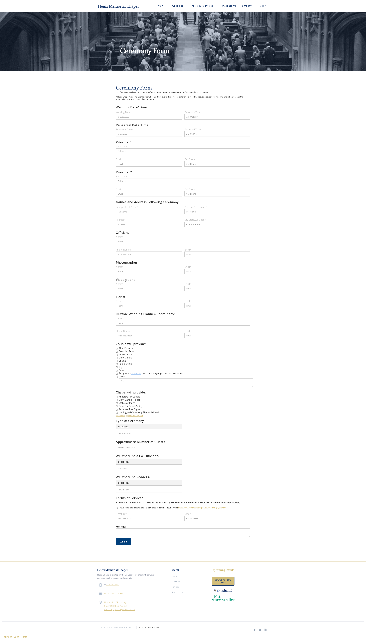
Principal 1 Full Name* (127, 207)
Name (119, 318)
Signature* (121, 514)
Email (187, 331)
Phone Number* (124, 250)
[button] (162, 5)
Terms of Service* (129, 498)
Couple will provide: (131, 344)
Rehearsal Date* (124, 129)
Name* (119, 237)
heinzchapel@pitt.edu (114, 593)
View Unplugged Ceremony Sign (129, 415)
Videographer (126, 279)
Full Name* (121, 146)
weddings (177, 6)
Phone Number (124, 331)
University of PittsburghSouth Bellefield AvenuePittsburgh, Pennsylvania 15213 (119, 606)
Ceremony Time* (193, 112)
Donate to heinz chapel (223, 581)
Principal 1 (124, 142)
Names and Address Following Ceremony (147, 202)
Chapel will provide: (131, 392)
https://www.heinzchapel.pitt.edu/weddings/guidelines (202, 507)
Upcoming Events (223, 570)
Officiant (122, 232)
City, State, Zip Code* (195, 220)
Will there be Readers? (133, 477)
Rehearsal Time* (192, 129)
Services (175, 587)
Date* (187, 514)
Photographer (126, 262)
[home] (118, 5)
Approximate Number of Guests (140, 442)
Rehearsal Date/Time (132, 125)
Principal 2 (124, 172)
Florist (121, 297)
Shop (263, 6)
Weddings (176, 581)
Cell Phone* (190, 159)
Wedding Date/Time (131, 107)
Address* (121, 220)
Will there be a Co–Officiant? (137, 456)
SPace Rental (229, 6)
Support (247, 6)
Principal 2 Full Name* (195, 207)
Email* (119, 159)
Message (121, 526)
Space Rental (177, 592)
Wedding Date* (123, 112)
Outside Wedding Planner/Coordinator (145, 314)
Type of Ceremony (130, 421)
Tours (174, 576)
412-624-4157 (112, 584)
